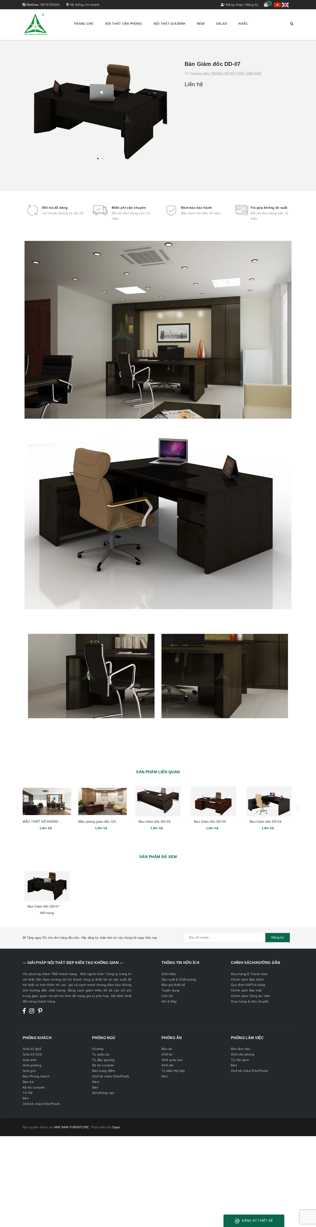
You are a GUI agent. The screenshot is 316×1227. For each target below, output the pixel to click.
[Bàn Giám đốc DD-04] (269, 801)
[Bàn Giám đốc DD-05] (213, 801)
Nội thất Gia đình (169, 23)
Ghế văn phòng (242, 1054)
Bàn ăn (166, 1049)
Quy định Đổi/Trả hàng (248, 985)
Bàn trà (28, 1082)
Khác (243, 23)
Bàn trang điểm (103, 1071)
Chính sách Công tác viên (250, 996)
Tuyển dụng (170, 990)
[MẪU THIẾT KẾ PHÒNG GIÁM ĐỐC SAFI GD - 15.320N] (47, 801)
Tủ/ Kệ (28, 1093)
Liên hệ (167, 996)
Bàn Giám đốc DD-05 (210, 821)
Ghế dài (167, 1065)
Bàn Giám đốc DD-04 (266, 821)
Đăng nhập (234, 4)
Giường (98, 1049)
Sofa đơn (30, 1060)
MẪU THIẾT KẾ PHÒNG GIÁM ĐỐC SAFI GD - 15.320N (64, 821)
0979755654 (50, 4)
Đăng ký (252, 4)
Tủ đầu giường (103, 1060)
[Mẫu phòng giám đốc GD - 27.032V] (102, 801)
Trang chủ (83, 23)
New (200, 23)
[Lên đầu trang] (308, 1213)
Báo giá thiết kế (173, 985)
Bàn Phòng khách (36, 1076)
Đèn (26, 1098)
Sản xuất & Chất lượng (178, 979)
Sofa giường (32, 1065)
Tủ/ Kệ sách (240, 1060)
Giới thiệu (168, 974)
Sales (221, 23)
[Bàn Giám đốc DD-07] (47, 886)
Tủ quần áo (101, 1054)
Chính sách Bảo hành (247, 979)
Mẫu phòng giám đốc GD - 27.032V (104, 821)
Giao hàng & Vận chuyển (250, 1001)
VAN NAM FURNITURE (71, 1127)
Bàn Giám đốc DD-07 (43, 906)
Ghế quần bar (172, 1060)
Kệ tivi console (34, 1087)
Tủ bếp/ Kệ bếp (173, 1071)
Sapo (116, 1127)
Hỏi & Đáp (169, 1001)
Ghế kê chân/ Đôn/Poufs (41, 1104)
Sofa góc (29, 1071)
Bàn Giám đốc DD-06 (154, 821)
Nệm (95, 1082)
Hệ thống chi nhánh (84, 4)
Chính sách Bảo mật (246, 990)
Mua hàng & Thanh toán (249, 974)
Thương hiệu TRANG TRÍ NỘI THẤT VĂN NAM (225, 73)
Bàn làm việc (240, 1049)
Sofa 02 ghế (32, 1049)
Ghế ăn (167, 1054)
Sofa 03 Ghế (32, 1054)
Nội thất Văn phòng (123, 23)
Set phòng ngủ (103, 1093)
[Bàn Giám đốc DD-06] (158, 801)
